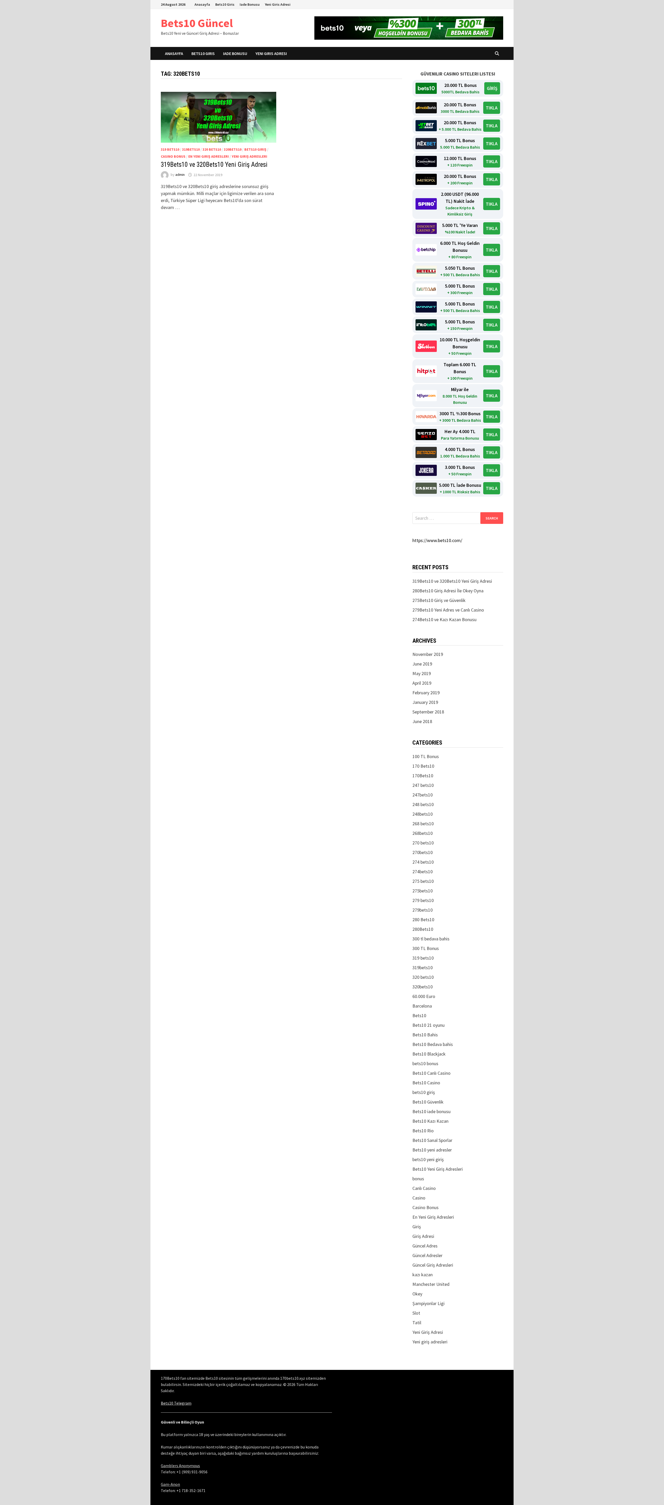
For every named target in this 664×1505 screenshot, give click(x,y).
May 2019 (421, 673)
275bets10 (422, 891)
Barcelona (422, 1006)
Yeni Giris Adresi (277, 4)
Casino (418, 1198)
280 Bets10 (423, 920)
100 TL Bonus (425, 756)
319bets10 (191, 149)
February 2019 (426, 693)
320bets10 (232, 149)
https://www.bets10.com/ (437, 540)
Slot (416, 1313)
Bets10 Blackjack (429, 1054)
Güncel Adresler (427, 1255)
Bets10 (419, 1015)
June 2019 (422, 664)
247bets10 (422, 795)
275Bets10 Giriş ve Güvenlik (439, 600)
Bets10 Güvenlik (428, 1102)
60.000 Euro (423, 996)
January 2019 (425, 702)
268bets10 (422, 833)
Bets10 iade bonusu (431, 1111)
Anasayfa (202, 4)
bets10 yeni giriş (428, 1159)
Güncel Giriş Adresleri (432, 1265)
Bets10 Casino (426, 1083)
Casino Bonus (173, 156)
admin (180, 174)
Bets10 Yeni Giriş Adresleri (437, 1169)
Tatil (416, 1323)
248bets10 (422, 814)
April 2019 (421, 683)
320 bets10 (212, 149)
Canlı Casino (424, 1188)
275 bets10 (423, 881)
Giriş (416, 1227)
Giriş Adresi (423, 1236)
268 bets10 (423, 824)
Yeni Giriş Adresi (427, 1332)
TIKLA (491, 108)
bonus (418, 1179)
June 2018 (422, 721)
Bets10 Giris (224, 4)
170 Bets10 (423, 766)
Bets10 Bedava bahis (432, 1044)
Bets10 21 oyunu (428, 1025)
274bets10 (422, 872)
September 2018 (428, 712)
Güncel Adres (425, 1246)
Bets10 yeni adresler (432, 1150)
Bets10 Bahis (425, 1035)
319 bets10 (170, 149)
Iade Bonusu (250, 4)
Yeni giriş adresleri (249, 156)
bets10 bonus (425, 1063)
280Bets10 (422, 929)
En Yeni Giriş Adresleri (208, 156)
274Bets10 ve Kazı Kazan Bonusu (444, 619)
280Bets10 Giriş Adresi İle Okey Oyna (447, 591)
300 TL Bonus (425, 948)
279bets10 (422, 910)
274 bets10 (423, 862)
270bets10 (422, 852)
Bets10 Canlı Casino (431, 1073)
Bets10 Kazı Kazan (430, 1121)
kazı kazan (422, 1275)
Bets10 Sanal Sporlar (432, 1140)
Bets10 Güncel (197, 23)
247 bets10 (423, 785)
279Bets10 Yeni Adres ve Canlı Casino (448, 610)
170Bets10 (422, 776)
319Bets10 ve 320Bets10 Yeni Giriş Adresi (214, 164)
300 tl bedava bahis (430, 939)
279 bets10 (423, 900)
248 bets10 (423, 804)
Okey (417, 1294)
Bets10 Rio (423, 1131)
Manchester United (430, 1284)
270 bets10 (423, 843)
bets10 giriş (255, 149)
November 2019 (427, 654)
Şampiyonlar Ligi (428, 1303)
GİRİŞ (492, 88)
